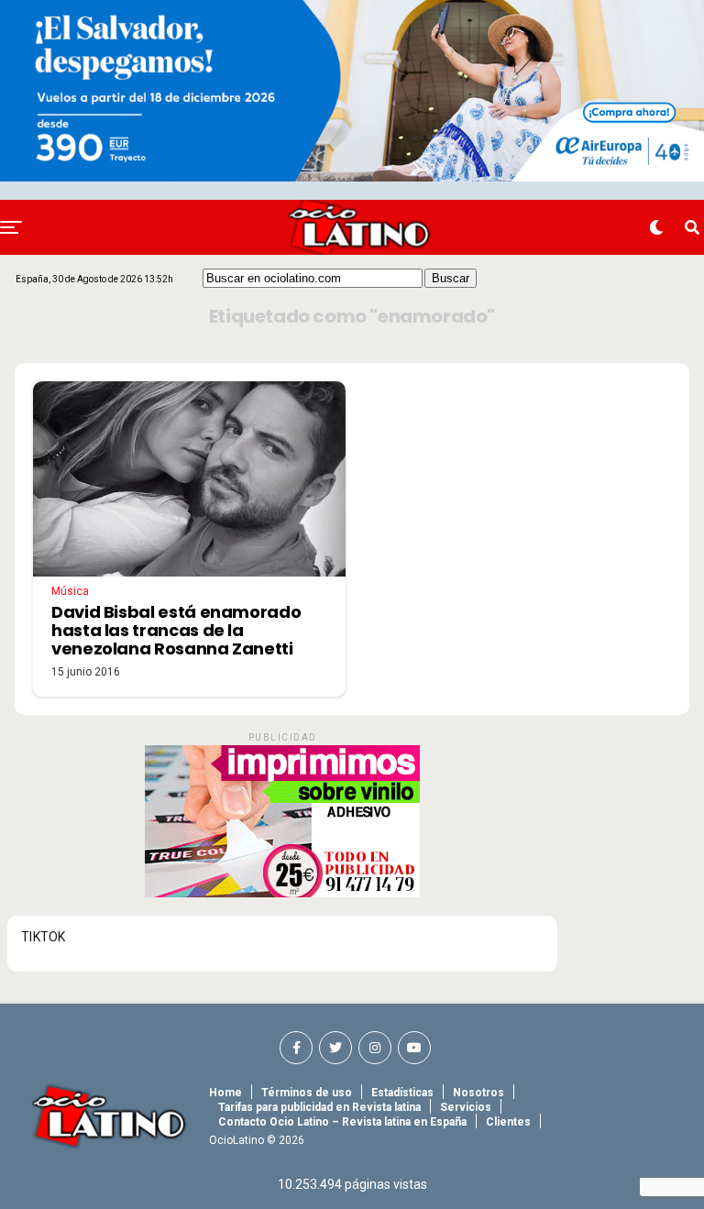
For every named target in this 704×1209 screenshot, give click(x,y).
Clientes (508, 1122)
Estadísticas (402, 1092)
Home (225, 1092)
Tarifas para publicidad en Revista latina (319, 1107)
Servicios (465, 1107)
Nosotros (478, 1092)
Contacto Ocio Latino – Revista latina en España (342, 1122)
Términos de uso (306, 1092)
